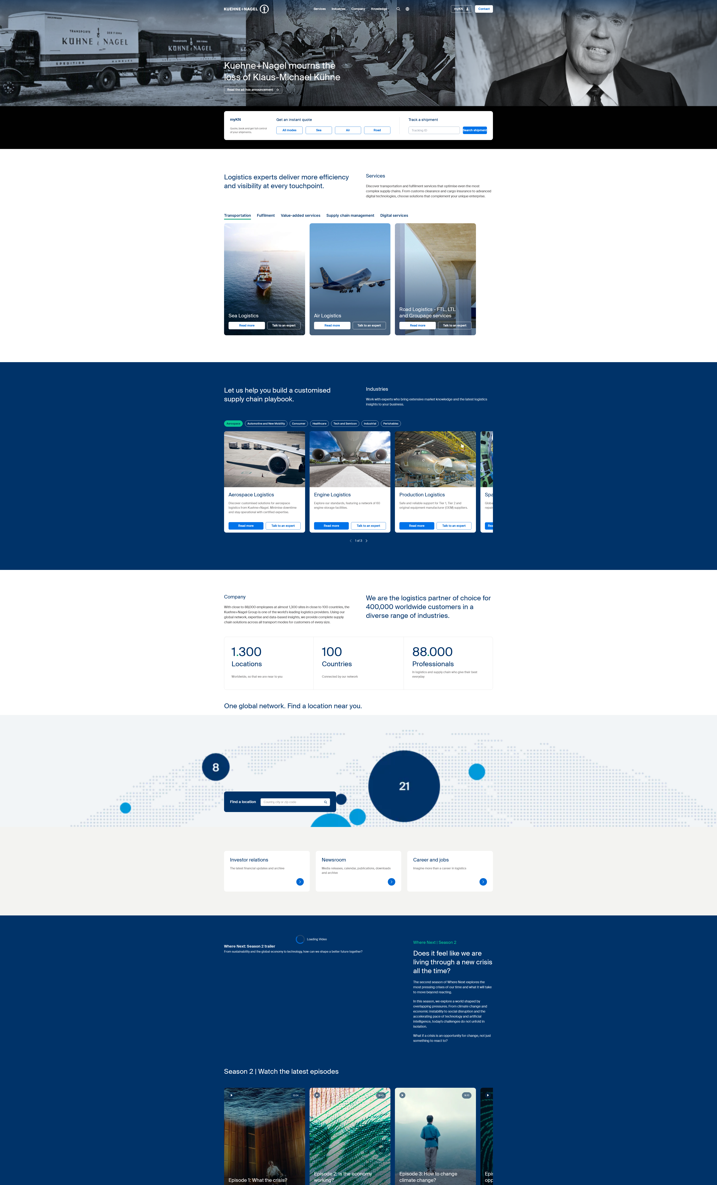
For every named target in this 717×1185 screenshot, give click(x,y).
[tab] (311, 573)
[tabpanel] (380, 603)
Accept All (411, 622)
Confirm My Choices (311, 622)
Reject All (374, 622)
